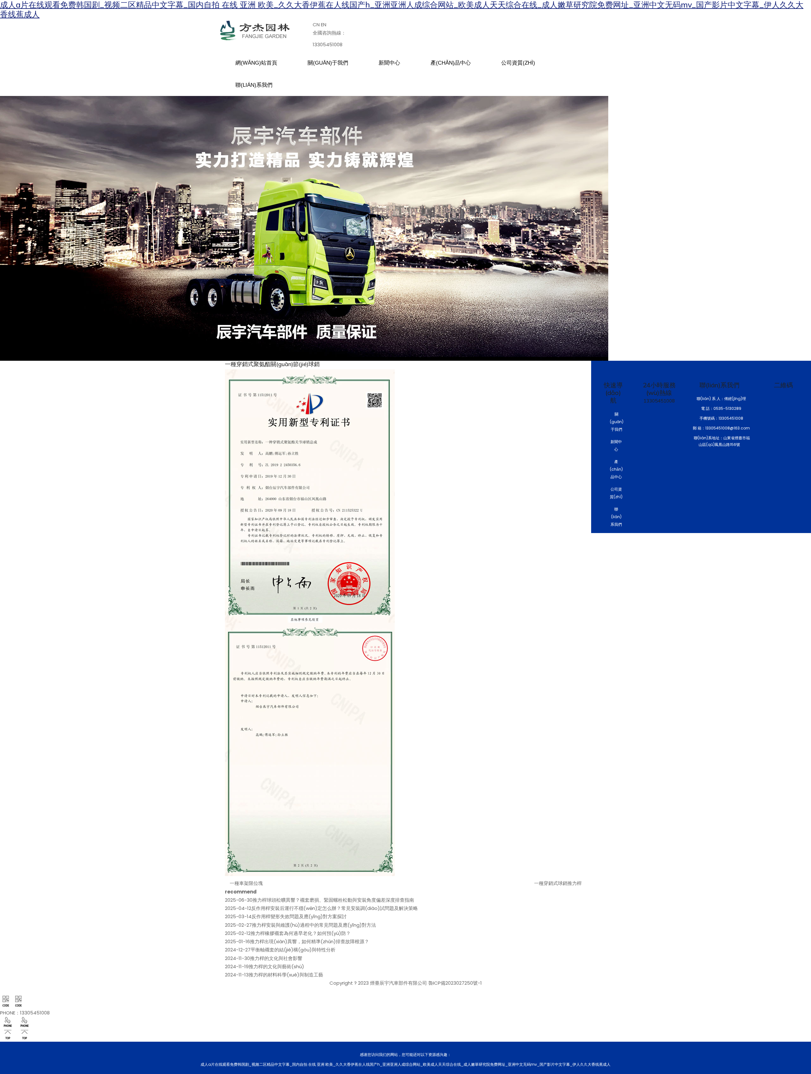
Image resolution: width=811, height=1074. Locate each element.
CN (316, 24)
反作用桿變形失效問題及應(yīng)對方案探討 (286, 916)
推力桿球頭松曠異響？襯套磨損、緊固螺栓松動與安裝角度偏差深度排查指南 (319, 900)
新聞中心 (616, 445)
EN (323, 24)
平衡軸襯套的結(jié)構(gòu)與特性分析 (280, 949)
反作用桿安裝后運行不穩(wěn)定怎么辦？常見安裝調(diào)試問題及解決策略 (321, 908)
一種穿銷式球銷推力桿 (558, 883)
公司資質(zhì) (616, 492)
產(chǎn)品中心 (616, 469)
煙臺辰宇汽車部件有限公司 (398, 983)
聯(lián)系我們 (616, 516)
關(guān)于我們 (616, 421)
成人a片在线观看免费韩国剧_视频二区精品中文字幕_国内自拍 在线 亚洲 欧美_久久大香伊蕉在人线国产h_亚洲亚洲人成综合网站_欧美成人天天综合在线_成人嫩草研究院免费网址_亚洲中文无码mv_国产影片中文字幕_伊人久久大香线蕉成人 (401, 9)
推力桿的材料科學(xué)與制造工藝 (274, 974)
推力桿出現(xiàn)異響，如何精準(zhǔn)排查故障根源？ (297, 941)
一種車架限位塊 (246, 883)
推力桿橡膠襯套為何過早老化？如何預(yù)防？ (288, 933)
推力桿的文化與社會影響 (263, 958)
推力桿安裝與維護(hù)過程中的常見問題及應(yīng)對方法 (300, 925)
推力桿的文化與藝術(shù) (264, 966)
